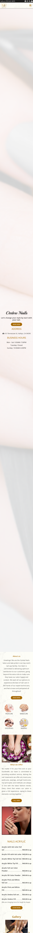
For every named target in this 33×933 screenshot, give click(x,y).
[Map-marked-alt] (32, 1)
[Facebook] (25, 1)
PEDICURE (9, 714)
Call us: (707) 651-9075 (7, 1)
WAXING (24, 728)
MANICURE (24, 714)
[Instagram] (27, 1)
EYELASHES (9, 728)
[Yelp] (29, 1)
